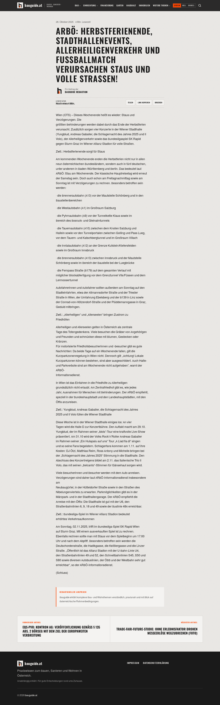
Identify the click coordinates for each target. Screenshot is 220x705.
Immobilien (144, 5)
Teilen (130, 102)
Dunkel (191, 5)
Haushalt (131, 5)
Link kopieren (144, 102)
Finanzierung (107, 5)
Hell (184, 5)
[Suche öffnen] (200, 5)
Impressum (133, 662)
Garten (120, 5)
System (177, 5)
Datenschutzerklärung (156, 662)
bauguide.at (31, 695)
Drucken (158, 102)
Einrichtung (89, 5)
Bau (77, 5)
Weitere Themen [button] (160, 5)
